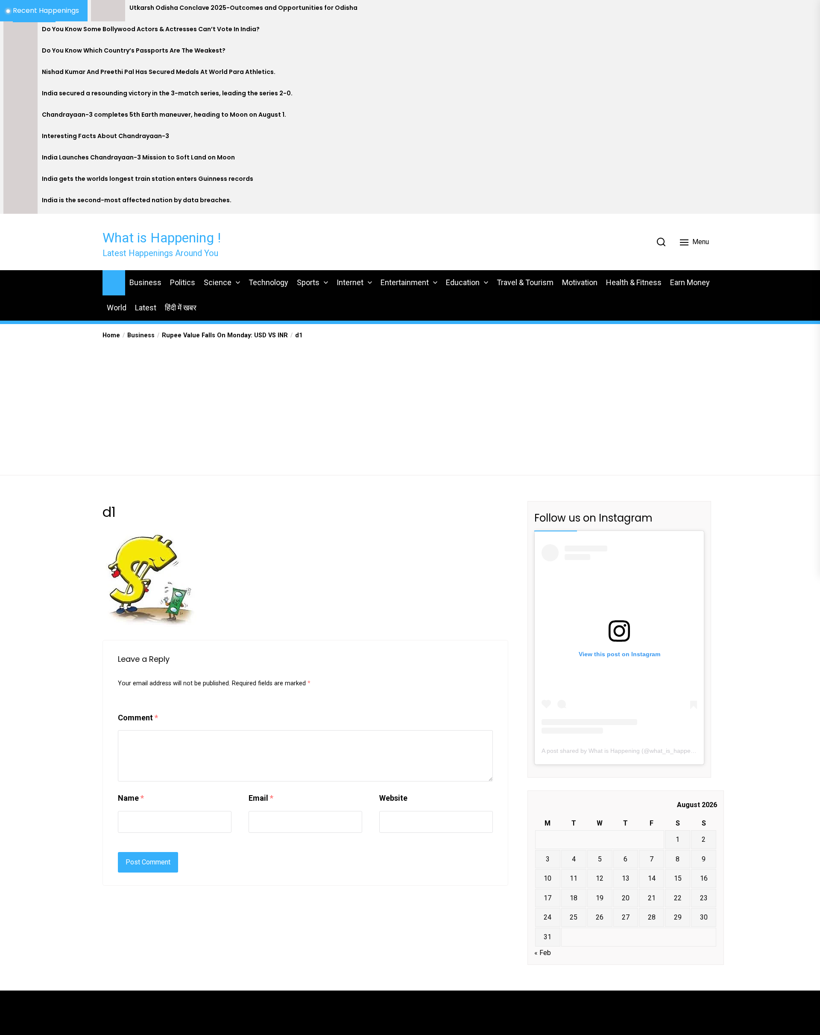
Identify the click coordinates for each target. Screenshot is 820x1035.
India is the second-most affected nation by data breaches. (136, 200)
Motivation (579, 282)
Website (393, 797)
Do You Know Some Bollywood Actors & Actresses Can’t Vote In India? (151, 29)
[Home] (113, 281)
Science (217, 282)
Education (463, 282)
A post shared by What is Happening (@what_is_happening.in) (626, 750)
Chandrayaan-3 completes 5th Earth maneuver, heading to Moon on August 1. (164, 114)
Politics (182, 282)
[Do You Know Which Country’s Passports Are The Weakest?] (20, 53)
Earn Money (690, 282)
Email (261, 797)
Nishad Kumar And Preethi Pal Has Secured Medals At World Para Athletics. (158, 72)
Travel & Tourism (525, 282)
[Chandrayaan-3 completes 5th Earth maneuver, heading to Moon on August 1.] (20, 117)
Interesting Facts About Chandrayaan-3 (105, 136)
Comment (138, 717)
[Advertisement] (410, 404)
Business (145, 282)
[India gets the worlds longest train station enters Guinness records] (20, 181)
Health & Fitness (634, 282)
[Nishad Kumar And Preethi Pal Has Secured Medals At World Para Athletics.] (20, 75)
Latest (145, 307)
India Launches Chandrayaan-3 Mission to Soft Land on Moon (138, 157)
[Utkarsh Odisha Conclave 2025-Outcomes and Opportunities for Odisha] (108, 10)
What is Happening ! (161, 238)
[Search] (661, 242)
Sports (308, 282)
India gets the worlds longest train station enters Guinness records (147, 179)
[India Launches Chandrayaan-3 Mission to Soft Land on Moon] (20, 160)
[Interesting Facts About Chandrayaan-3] (20, 139)
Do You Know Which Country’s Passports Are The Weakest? (134, 50)
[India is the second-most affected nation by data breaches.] (20, 203)
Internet (350, 282)
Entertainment (405, 282)
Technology (268, 282)
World (116, 307)
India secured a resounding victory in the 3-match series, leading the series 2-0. (167, 93)
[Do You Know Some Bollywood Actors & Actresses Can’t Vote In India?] (20, 32)
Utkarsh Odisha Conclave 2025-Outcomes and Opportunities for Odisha (243, 8)
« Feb (542, 953)
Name (131, 797)
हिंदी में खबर (180, 307)
